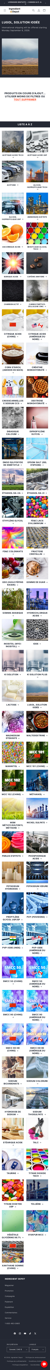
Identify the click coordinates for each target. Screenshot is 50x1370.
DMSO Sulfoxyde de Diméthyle (13, 463)
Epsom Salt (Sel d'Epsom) (37, 463)
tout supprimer (25, 99)
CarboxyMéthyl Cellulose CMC (37, 305)
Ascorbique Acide (11, 247)
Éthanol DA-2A (11, 493)
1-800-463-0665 (12, 1323)
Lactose (11, 705)
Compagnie (10, 1296)
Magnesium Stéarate (13, 736)
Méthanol (35, 794)
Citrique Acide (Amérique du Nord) (37, 336)
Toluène (36, 1204)
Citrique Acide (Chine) (12, 335)
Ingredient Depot (17, 1357)
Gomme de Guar (35, 582)
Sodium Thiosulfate (35, 1113)
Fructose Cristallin (36, 552)
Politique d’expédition (20, 1365)
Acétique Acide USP (37, 155)
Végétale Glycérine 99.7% (11, 1236)
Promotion (9, 1291)
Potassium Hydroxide (12, 887)
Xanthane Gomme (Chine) (13, 1266)
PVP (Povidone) (36, 917)
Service (8, 1318)
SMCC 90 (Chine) (13, 1014)
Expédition (9, 1307)
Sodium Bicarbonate (11, 1082)
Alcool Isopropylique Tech (37, 186)
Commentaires (11, 1313)
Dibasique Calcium (12, 432)
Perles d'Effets (11, 856)
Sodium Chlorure (37, 1081)
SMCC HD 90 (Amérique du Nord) (37, 1051)
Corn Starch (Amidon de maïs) (12, 368)
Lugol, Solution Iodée (37, 706)
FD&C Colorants (13, 551)
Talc (36, 1142)
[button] (5, 10)
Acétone (11, 185)
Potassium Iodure (37, 886)
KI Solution (11, 674)
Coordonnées (35, 1365)
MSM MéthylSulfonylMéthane (12, 825)
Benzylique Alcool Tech (37, 248)
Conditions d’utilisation (37, 1361)
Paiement (9, 1302)
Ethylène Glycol (13, 520)
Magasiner (9, 1285)
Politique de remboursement (36, 1357)
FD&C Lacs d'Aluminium (35, 522)
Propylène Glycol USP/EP (11, 918)
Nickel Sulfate (36, 822)
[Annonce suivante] (45, 3)
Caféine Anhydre (35, 277)
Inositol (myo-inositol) (13, 645)
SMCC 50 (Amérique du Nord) (37, 984)
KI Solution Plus (37, 674)
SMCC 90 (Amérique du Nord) (37, 1017)
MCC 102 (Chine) (11, 794)
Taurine (11, 1173)
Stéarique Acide (13, 1142)
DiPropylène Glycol (37, 432)
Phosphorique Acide (37, 857)
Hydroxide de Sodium (13, 1113)
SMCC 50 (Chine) (13, 981)
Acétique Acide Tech (12, 155)
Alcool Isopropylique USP (11, 218)
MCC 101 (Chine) (35, 766)
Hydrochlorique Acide (37, 614)
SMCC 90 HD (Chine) (13, 1049)
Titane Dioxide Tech (37, 1174)
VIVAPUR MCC (36, 1235)
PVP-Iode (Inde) (11, 947)
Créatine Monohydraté (35, 368)
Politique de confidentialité (16, 1361)
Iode (35, 644)
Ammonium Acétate (37, 217)
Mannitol (11, 766)
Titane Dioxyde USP (13, 1205)
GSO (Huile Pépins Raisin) (12, 583)
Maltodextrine (36, 735)
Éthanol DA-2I (36, 493)
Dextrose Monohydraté (35, 402)
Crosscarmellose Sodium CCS (12, 402)
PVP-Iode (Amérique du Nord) (37, 950)
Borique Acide (11, 277)
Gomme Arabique (13, 613)
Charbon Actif (11, 304)
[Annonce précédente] (4, 3)
